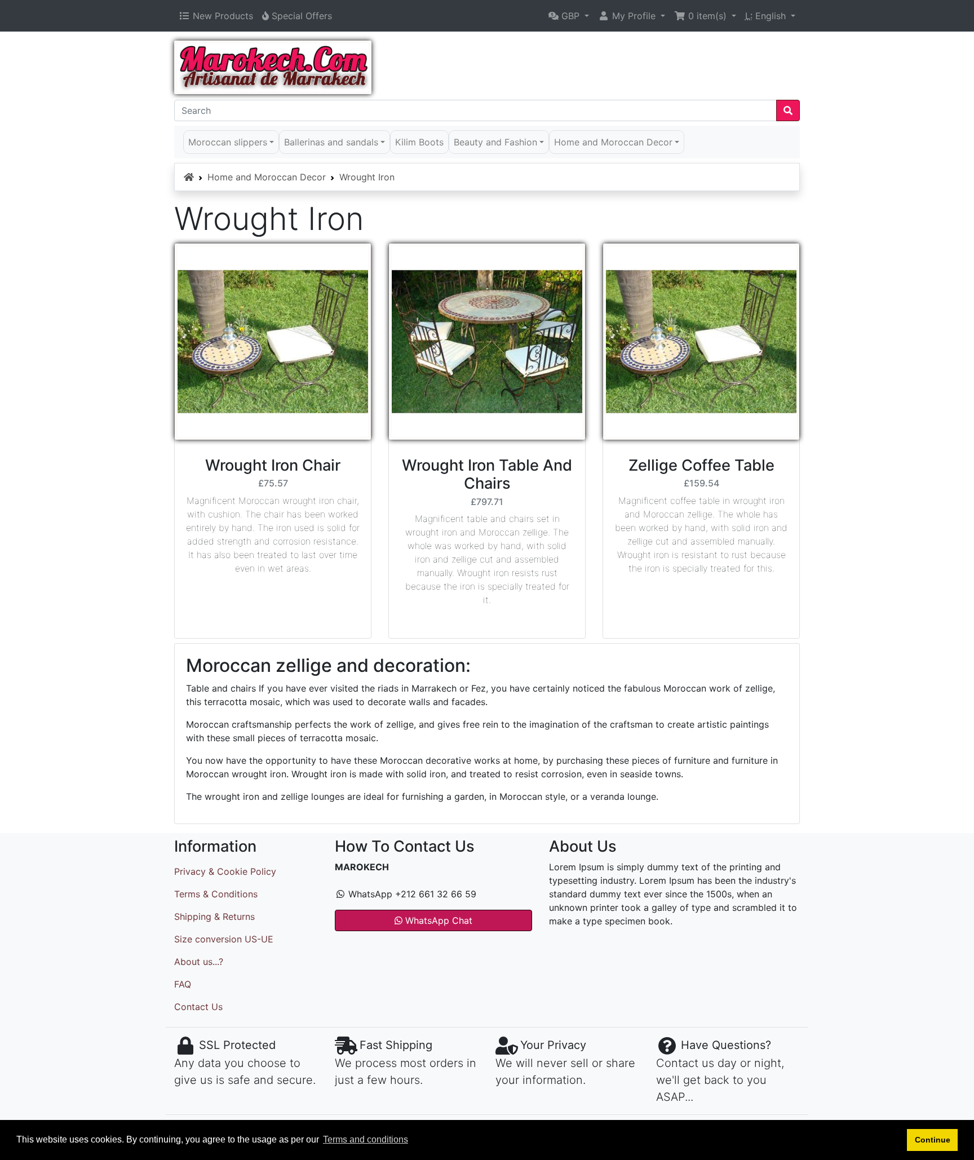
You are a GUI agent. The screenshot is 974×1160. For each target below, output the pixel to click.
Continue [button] (932, 1139)
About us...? (198, 961)
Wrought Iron (367, 177)
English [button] (767, 15)
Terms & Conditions (216, 894)
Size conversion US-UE (223, 939)
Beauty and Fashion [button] (495, 142)
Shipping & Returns (214, 916)
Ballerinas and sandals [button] (331, 142)
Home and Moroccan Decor (266, 177)
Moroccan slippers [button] (227, 142)
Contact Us (198, 1006)
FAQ (182, 984)
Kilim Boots (419, 142)
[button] (569, 16)
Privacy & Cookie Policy (225, 871)
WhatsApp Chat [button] (437, 920)
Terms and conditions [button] (365, 1139)
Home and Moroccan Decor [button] (613, 142)
